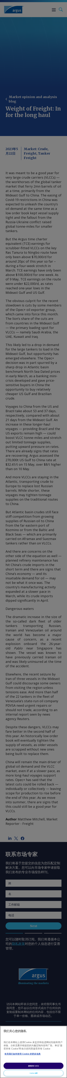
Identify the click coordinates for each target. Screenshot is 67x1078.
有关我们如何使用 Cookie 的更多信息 (22, 1054)
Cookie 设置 (34, 1073)
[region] (33, 1052)
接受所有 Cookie (33, 1066)
